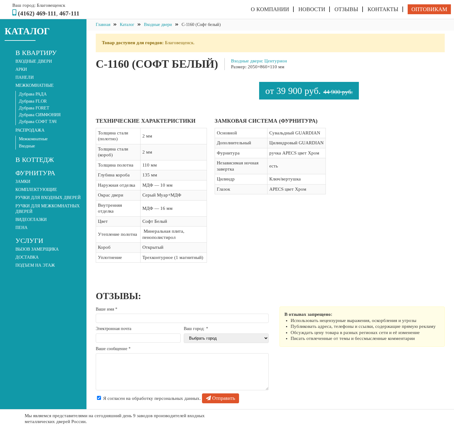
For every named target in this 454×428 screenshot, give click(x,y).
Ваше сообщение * (113, 348)
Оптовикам (429, 9)
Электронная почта (113, 328)
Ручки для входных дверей (48, 197)
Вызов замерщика (37, 249)
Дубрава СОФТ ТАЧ (38, 121)
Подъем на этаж (35, 265)
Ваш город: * (196, 328)
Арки (21, 69)
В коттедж (34, 159)
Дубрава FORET (34, 108)
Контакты (383, 9)
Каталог (127, 24)
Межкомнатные (33, 139)
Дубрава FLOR (33, 101)
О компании (270, 9)
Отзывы (346, 9)
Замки (22, 181)
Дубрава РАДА (33, 94)
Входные (27, 146)
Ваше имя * (106, 309)
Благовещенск (51, 5)
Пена (21, 227)
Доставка (27, 257)
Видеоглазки (31, 219)
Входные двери (33, 61)
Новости (311, 9)
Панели (24, 77)
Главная (103, 24)
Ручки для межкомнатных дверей (47, 209)
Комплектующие (36, 189)
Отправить (223, 398)
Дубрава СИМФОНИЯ (40, 114)
